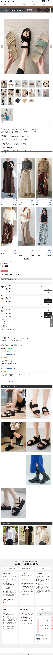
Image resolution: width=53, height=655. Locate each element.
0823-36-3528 (40, 584)
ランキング (15, 4)
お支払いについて (23, 573)
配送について (5, 609)
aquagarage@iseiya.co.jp (42, 585)
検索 (43, 1)
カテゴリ (25, 4)
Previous (2, 46)
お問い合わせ (39, 573)
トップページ (2, 16)
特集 (34, 4)
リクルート (38, 641)
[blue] (3, 266)
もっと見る (26, 258)
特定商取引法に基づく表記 (41, 638)
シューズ (14, 16)
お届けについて (9, 579)
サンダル (18, 16)
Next (51, 46)
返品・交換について (24, 609)
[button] (51, 10)
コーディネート (45, 4)
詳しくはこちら (6, 628)
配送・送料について (7, 573)
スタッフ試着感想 (4, 152)
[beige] (2, 266)
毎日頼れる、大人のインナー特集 (26, 6)
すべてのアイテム (9, 16)
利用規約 (38, 636)
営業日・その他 (40, 609)
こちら (18, 279)
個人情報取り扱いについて (41, 635)
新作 (5, 4)
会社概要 (38, 639)
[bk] (1, 266)
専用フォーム (26, 613)
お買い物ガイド (39, 634)
